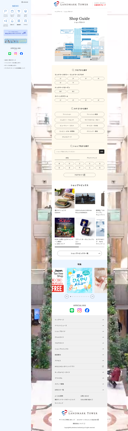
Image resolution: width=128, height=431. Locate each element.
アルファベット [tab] (92, 158)
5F (60, 83)
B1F (73, 91)
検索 (101, 152)
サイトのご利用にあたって (67, 420)
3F (86, 78)
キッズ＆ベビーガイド (62, 372)
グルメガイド (59, 337)
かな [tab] (67, 158)
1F (60, 78)
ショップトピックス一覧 (79, 253)
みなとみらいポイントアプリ (65, 366)
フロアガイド (78, 175)
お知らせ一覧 (59, 390)
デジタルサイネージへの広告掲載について (15, 68)
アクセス (58, 360)
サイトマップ (59, 403)
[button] (67, 297)
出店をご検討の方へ (9, 60)
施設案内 (58, 355)
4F (98, 78)
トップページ (58, 11)
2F (73, 78)
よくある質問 (59, 396)
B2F (60, 91)
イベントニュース (61, 325)
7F (73, 83)
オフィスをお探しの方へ (11, 65)
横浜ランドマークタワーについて (65, 399)
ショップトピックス (61, 349)
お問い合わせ (85, 396)
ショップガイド (60, 331)
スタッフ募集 (59, 384)
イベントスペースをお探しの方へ (13, 62)
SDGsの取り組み (86, 399)
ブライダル (58, 378)
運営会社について (78, 423)
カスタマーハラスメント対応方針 (87, 420)
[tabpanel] (79, 165)
